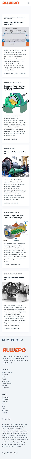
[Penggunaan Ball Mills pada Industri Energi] (15, 37)
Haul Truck (5, 388)
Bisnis (11, 212)
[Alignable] (17, 340)
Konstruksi (5, 399)
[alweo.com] (14, 350)
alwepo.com (17, 424)
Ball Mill (7, 17)
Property (4, 402)
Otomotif (5, 413)
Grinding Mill (14, 273)
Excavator (5, 374)
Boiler (18, 17)
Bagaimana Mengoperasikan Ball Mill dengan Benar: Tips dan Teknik (14, 88)
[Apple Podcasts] (21, 340)
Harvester (5, 385)
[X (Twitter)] (8, 340)
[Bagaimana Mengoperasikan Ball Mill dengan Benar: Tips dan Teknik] (15, 103)
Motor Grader (6, 381)
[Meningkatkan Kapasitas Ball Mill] (15, 292)
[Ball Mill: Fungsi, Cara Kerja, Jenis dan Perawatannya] (15, 230)
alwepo (16, 453)
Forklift (4, 379)
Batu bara (13, 17)
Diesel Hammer (6, 383)
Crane (4, 377)
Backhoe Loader (7, 372)
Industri (9, 18)
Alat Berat (5, 410)
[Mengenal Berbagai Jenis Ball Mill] (15, 166)
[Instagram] (12, 340)
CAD (3, 408)
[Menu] (28, 3)
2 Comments (22, 73)
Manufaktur (5, 397)
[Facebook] (3, 340)
